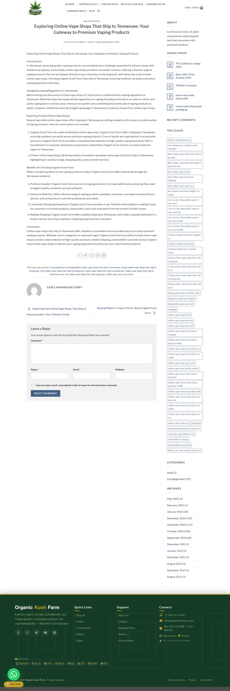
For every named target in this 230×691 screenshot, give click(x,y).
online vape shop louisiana (180, 320)
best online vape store (178, 171)
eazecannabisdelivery (108, 42)
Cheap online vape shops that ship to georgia (184, 259)
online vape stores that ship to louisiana (182, 375)
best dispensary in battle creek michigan (183, 147)
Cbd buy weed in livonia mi (180, 243)
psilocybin (196, 423)
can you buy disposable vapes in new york (183, 202)
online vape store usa (178, 423)
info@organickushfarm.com (179, 620)
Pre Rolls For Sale (132, 4)
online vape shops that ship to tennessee (104, 271)
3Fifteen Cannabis (186, 85)
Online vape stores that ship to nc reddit (184, 407)
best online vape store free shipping (181, 179)
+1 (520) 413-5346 (175, 615)
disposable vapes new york (181, 304)
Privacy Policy (126, 640)
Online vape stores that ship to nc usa (184, 416)
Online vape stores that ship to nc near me (184, 398)
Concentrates (83, 628)
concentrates (109, 4)
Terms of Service (176, 679)
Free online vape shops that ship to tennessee (62, 271)
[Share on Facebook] (79, 255)
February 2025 (175, 505)
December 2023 (176, 544)
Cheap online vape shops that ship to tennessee (184, 277)
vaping (86, 136)
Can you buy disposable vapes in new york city (183, 210)
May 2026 (173, 498)
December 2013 (176, 570)
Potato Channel (169, 635)
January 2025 (175, 511)
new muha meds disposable (185, 96)
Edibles (80, 634)
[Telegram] (54, 632)
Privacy (192, 679)
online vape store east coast (119, 274)
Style (170, 472)
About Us (123, 615)
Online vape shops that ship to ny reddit (184, 356)
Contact (123, 621)
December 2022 (176, 557)
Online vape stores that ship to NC (184, 391)
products (64, 208)
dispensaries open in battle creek (184, 293)
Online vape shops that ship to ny (184, 348)
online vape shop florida (179, 315)
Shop (92, 11)
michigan (172, 309)
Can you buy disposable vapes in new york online (183, 219)
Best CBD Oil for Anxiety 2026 (185, 76)
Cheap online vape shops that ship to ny (184, 268)
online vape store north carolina (183, 368)
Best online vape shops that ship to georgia (184, 156)
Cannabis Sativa (155, 4)
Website (119, 369)
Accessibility (206, 679)
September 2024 (176, 537)
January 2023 (175, 550)
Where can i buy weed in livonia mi (184, 450)
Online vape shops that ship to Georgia (182, 333)
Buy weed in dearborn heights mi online (183, 193)
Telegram (185, 635)
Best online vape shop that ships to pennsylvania (184, 164)
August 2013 (174, 576)
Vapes (79, 640)
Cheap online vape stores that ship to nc (184, 286)
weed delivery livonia (178, 439)
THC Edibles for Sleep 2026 (188, 65)
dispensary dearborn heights (181, 298)
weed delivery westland (179, 445)
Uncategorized (91, 21)
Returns (123, 634)
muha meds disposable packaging (189, 108)
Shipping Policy (127, 628)
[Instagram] (27, 632)
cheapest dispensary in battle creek (182, 251)
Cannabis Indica (77, 11)
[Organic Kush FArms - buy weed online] (43, 7)
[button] (194, 7)
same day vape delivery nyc (181, 434)
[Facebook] (18, 632)
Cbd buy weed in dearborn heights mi (184, 237)
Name (35, 369)
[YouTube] (45, 632)
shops (82, 69)
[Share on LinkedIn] (104, 255)
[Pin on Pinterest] (98, 255)
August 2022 (174, 563)
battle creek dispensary (179, 140)
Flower (70, 4)
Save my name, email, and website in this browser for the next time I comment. (76, 385)
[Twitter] (36, 632)
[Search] (98, 11)
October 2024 (175, 531)
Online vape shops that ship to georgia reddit (182, 341)
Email (76, 369)
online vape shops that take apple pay (87, 274)
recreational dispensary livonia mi (184, 428)
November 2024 (176, 524)
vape (72, 94)
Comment (37, 340)
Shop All (80, 615)
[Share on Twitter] (85, 255)
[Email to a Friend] (92, 255)
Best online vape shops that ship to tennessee (98, 267)
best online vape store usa (180, 186)
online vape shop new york (180, 325)
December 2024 (176, 518)
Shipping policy (88, 4)
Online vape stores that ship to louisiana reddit (183, 384)
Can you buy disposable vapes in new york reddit (183, 228)
